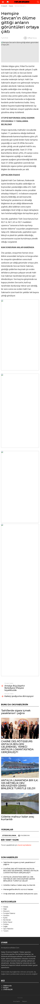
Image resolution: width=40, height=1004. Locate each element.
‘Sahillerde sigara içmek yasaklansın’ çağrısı (16, 712)
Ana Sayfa (16, 1001)
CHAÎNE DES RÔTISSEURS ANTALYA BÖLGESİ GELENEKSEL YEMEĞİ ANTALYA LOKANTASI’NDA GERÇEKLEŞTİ (17, 747)
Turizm (5, 931)
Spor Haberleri (8, 929)
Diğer (5, 909)
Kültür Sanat (7, 922)
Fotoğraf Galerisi (9, 913)
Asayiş (5, 907)
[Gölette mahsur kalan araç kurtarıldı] (20, 803)
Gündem (6, 915)
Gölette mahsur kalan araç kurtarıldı (17, 818)
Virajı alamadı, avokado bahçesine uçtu (20, 894)
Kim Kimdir (7, 920)
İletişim (6, 987)
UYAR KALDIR (8, 989)
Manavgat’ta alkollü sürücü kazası (18, 889)
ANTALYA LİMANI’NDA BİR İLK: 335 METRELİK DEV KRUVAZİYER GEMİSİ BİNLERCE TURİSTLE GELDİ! (19, 784)
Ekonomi (6, 911)
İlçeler (5, 918)
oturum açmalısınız (24, 845)
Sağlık (5, 926)
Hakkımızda (7, 986)
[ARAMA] (38, 2)
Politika (6, 924)
